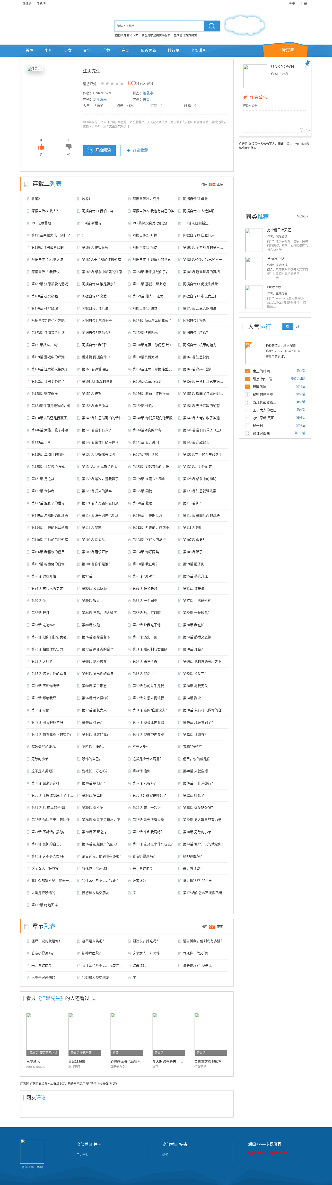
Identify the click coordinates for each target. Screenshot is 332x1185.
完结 (125, 50)
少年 (48, 50)
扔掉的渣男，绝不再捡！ (282, 345)
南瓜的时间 (261, 371)
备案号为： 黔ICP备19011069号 (268, 1153)
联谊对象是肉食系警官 (156, 35)
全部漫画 (198, 50)
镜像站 (27, 4)
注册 (304, 4)
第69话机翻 (297, 378)
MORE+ (302, 216)
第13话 (300, 386)
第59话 (300, 394)
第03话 (300, 417)
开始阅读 (103, 150)
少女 (68, 50)
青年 (87, 50)
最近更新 (148, 50)
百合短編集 (76, 1061)
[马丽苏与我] (254, 268)
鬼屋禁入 (33, 1061)
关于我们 (82, 1154)
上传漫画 (286, 50)
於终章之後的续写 (208, 1061)
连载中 (148, 93)
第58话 (300, 371)
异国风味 (259, 387)
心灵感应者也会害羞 (125, 1061)
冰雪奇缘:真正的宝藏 (268, 418)
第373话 (300, 433)
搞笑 (146, 99)
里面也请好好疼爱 (185, 35)
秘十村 (258, 426)
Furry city (274, 287)
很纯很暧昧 (261, 433)
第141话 (280, 356)
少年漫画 (100, 99)
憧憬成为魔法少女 (126, 35)
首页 (29, 50)
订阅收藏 (140, 150)
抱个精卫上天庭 (279, 230)
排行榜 (173, 50)
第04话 (300, 410)
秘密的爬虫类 (263, 394)
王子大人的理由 (265, 410)
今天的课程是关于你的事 (171, 1061)
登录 (292, 4)
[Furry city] (254, 297)
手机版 (41, 4)
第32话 (300, 425)
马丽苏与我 (275, 258)
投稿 (165, 1154)
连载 (106, 50)
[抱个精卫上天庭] (254, 240)
